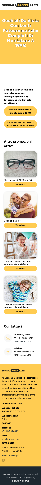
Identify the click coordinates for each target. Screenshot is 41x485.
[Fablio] (20, 5)
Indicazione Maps (10, 455)
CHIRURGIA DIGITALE (20, 481)
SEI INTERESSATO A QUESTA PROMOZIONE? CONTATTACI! (20, 124)
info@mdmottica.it (22, 341)
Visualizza (20, 184)
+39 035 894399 (10, 431)
